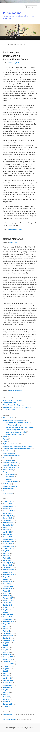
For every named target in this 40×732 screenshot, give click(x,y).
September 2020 (8, 546)
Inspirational (10, 477)
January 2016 (7, 617)
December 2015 (8, 619)
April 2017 (6, 593)
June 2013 (6, 673)
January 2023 (7, 508)
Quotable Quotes (9, 474)
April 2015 (6, 631)
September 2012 (8, 687)
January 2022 (7, 518)
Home (5, 38)
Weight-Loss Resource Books (16, 432)
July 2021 (6, 527)
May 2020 (6, 556)
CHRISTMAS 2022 (9, 410)
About (5, 437)
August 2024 (7, 501)
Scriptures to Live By (10, 486)
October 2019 (7, 572)
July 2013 (6, 671)
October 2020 (7, 544)
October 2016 (7, 605)
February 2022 (8, 515)
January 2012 (7, 701)
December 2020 (8, 539)
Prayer (5, 472)
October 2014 (7, 638)
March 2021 (7, 532)
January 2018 (7, 588)
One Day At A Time (9, 402)
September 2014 (8, 640)
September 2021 (8, 525)
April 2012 (6, 697)
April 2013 (6, 676)
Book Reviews (8, 451)
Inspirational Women (10, 465)
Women (8, 479)
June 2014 (6, 647)
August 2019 (7, 577)
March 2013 (7, 678)
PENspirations (12, 13)
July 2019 (6, 579)
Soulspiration (7, 491)
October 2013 (7, 666)
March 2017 (7, 596)
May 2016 (6, 612)
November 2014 (8, 636)
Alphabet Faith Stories (10, 444)
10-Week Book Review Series (13, 420)
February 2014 (8, 657)
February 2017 (8, 598)
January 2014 (7, 659)
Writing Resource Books (14, 434)
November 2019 (8, 570)
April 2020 (6, 558)
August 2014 (7, 643)
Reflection (6, 484)
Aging (5, 441)
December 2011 (8, 704)
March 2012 (7, 699)
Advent (5, 439)
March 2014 (7, 654)
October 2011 (7, 706)
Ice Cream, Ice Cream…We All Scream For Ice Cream (15, 56)
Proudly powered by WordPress (24, 728)
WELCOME (13, 38)
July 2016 (6, 610)
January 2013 (7, 683)
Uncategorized (8, 493)
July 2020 (6, 551)
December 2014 (8, 633)
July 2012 (6, 690)
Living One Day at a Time (11, 467)
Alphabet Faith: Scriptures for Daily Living (17, 446)
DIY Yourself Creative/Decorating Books (19, 427)
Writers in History (12, 481)
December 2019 (8, 567)
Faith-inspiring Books (13, 430)
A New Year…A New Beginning (13, 405)
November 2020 (8, 541)
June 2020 (6, 553)
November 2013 (8, 664)
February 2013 (8, 680)
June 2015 (6, 626)
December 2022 (8, 511)
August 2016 (7, 607)
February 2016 (8, 614)
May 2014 (6, 650)
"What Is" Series (8, 418)
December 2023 (8, 506)
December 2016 (8, 603)
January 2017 (7, 600)
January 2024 (7, 504)
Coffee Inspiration (9, 453)
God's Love (7, 458)
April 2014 (6, 652)
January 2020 (7, 565)
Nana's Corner (8, 470)
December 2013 (8, 661)
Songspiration (8, 488)
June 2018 (6, 584)
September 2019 (8, 574)
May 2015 (6, 629)
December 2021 (8, 520)
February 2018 (8, 586)
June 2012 (6, 692)
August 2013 (7, 669)
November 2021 (8, 523)
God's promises (8, 460)
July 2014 (6, 645)
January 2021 (7, 537)
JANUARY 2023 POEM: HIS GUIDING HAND (17, 407)
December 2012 (8, 685)
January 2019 (7, 581)
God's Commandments (11, 455)
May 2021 (6, 530)
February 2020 (8, 563)
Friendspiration (13, 425)
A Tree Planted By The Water (13, 400)
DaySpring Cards (9, 719)
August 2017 (7, 591)
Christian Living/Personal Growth (17, 423)
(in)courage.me (8, 714)
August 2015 (7, 624)
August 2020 (7, 548)
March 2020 (7, 560)
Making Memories (13, 238)
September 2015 (8, 621)
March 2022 (7, 513)
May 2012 (6, 694)
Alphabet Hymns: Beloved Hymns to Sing (17, 448)
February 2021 (8, 534)
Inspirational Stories (15, 230)
